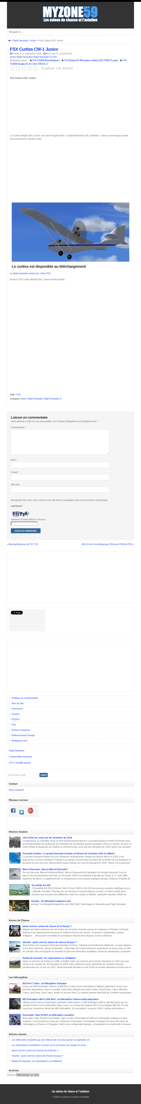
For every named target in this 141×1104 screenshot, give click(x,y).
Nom (14, 460)
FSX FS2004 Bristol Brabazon (45, 60)
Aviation (16, 714)
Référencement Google (23, 735)
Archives (11, 1075)
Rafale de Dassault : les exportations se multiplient (49, 958)
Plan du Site (18, 703)
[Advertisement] (70, 108)
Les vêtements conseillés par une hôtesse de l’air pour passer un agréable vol (50, 1040)
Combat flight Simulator (20, 756)
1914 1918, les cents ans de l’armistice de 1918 (47, 837)
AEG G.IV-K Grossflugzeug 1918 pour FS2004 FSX (107, 544)
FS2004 (15, 719)
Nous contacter (16, 790)
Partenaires (17, 708)
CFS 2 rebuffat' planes (20, 762)
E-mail (15, 472)
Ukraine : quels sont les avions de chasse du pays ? (50, 942)
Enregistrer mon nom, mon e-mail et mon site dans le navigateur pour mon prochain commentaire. (59, 500)
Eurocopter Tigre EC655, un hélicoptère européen (48, 1015)
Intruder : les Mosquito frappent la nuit (51, 901)
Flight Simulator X (42, 57)
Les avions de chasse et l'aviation (70, 1091)
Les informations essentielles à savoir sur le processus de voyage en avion (49, 1045)
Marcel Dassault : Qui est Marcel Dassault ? (45, 869)
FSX (14, 724)
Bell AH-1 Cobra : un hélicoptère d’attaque (44, 983)
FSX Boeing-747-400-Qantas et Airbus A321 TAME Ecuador (91, 60)
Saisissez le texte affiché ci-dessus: (28, 519)
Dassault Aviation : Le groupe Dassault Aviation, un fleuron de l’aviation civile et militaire (69, 853)
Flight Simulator (24, 57)
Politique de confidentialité (25, 698)
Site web (15, 484)
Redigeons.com (19, 740)
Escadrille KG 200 (41, 885)
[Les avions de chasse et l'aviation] (70, 21)
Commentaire (18, 427)
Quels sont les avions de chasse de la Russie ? (47, 926)
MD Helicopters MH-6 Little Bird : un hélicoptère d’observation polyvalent (60, 999)
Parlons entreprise (21, 730)
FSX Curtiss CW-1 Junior (34, 49)
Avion (13, 57)
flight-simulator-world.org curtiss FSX (32, 273)
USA (54, 57)
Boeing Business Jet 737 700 (23, 544)
